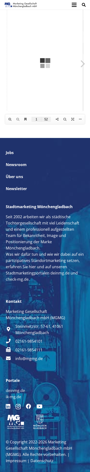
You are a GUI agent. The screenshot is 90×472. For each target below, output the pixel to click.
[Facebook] (28, 406)
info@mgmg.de (29, 358)
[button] (84, 5)
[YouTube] (39, 406)
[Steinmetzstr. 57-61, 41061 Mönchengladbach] (10, 329)
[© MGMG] (20, 4)
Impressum (16, 460)
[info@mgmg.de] (10, 358)
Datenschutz (42, 460)
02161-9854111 (28, 350)
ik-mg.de (13, 396)
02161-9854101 (28, 341)
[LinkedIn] (8, 406)
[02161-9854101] (10, 341)
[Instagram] (18, 407)
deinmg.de (60, 273)
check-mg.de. (18, 279)
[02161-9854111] (10, 350)
